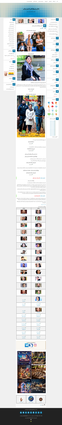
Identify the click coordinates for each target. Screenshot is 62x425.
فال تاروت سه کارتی (11, 30)
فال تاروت (50, 1)
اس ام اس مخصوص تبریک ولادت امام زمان (53, 31)
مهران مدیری (23, 241)
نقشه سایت (26, 418)
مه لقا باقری (23, 281)
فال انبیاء (56, 46)
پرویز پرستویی (24, 316)
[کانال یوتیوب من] (23, 413)
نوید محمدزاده (24, 320)
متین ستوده (38, 247)
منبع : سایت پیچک (43, 204)
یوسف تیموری (24, 274)
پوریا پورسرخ (38, 320)
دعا (56, 76)
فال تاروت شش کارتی (11, 36)
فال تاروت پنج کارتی (11, 34)
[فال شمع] (24, 372)
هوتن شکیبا (38, 333)
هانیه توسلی (38, 312)
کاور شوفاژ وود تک (11, 53)
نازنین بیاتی (38, 234)
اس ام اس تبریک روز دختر (53, 22)
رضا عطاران (23, 221)
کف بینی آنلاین (55, 62)
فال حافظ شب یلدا (11, 68)
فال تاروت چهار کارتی (11, 32)
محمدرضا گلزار (38, 274)
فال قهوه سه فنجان (54, 54)
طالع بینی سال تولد (54, 136)
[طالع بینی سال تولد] (52, 128)
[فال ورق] (24, 386)
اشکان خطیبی (23, 214)
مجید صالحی (38, 338)
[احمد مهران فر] (41, 21)
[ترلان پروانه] (31, 21)
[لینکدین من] (21, 413)
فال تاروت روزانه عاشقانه (10, 43)
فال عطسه (12, 81)
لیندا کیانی (38, 281)
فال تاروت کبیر (12, 24)
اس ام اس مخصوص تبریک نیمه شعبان (53, 34)
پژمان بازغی (38, 287)
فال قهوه (56, 52)
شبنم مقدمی (38, 294)
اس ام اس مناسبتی (40, 1)
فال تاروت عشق (12, 41)
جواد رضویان (23, 333)
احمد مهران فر (24, 267)
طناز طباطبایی (23, 247)
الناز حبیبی (38, 301)
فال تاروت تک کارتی (11, 28)
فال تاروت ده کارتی (11, 39)
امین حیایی (23, 305)
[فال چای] (39, 386)
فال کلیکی (55, 82)
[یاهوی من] (41, 413)
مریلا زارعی (38, 267)
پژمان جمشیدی (24, 294)
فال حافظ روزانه (12, 66)
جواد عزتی (23, 254)
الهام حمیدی (23, 338)
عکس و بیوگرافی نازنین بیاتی (31, 8)
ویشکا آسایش (38, 227)
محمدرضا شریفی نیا (38, 241)
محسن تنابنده (38, 325)
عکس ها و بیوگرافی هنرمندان (10, 89)
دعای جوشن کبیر (55, 74)
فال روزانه (46, 1)
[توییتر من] (28, 413)
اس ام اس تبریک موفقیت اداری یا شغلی (53, 26)
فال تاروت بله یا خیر (11, 45)
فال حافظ (54, 1)
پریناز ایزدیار (38, 261)
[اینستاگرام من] (33, 413)
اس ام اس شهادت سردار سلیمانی (52, 29)
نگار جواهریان (24, 329)
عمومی (41, 405)
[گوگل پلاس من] (26, 413)
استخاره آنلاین (35, 1)
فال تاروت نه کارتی (11, 38)
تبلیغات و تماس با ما (29, 1)
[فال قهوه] (39, 372)
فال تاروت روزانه (11, 22)
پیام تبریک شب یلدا (11, 70)
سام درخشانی (24, 261)
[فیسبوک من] (36, 413)
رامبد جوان (23, 227)
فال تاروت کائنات (11, 26)
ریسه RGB (55, 94)
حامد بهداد (23, 301)
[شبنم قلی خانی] (21, 21)
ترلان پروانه (38, 254)
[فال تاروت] (39, 358)
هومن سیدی (38, 329)
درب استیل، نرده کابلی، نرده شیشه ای (9, 56)
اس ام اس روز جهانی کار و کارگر (53, 24)
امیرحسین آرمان (24, 287)
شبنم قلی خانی (24, 234)
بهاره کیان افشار (38, 316)
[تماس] (31, 413)
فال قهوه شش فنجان (54, 56)
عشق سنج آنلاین (55, 88)
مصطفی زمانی (38, 305)
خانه (57, 1)
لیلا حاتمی (24, 312)
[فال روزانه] (24, 358)
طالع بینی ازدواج (55, 68)
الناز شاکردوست (24, 325)
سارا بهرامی (38, 214)
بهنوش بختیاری (38, 221)
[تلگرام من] (39, 413)
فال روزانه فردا (12, 87)
